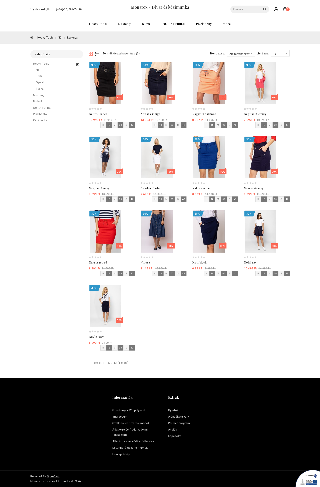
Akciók (172, 429)
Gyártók (173, 410)
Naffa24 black (98, 114)
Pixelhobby (203, 24)
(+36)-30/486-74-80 (69, 9)
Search (265, 9)
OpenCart (53, 476)
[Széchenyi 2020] (306, 477)
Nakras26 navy (254, 188)
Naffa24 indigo (151, 114)
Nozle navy (96, 336)
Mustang (124, 24)
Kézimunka (40, 120)
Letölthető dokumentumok (130, 447)
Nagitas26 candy (255, 114)
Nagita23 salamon (204, 114)
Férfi (39, 76)
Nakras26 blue (201, 188)
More (227, 24)
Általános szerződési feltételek (133, 441)
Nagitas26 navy (99, 188)
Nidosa (145, 262)
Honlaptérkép (121, 454)
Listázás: (263, 53)
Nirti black (199, 262)
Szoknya (72, 37)
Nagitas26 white (151, 188)
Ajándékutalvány (179, 416)
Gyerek (40, 82)
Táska (40, 88)
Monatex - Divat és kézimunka (160, 7)
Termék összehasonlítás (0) (121, 53)
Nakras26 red (98, 262)
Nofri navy (251, 262)
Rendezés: (217, 53)
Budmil (146, 24)
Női (60, 37)
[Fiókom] (276, 9)
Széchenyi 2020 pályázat (128, 410)
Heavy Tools (98, 24)
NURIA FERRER (174, 24)
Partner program (179, 423)
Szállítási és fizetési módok (130, 423)
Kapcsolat (174, 436)
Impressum (119, 416)
